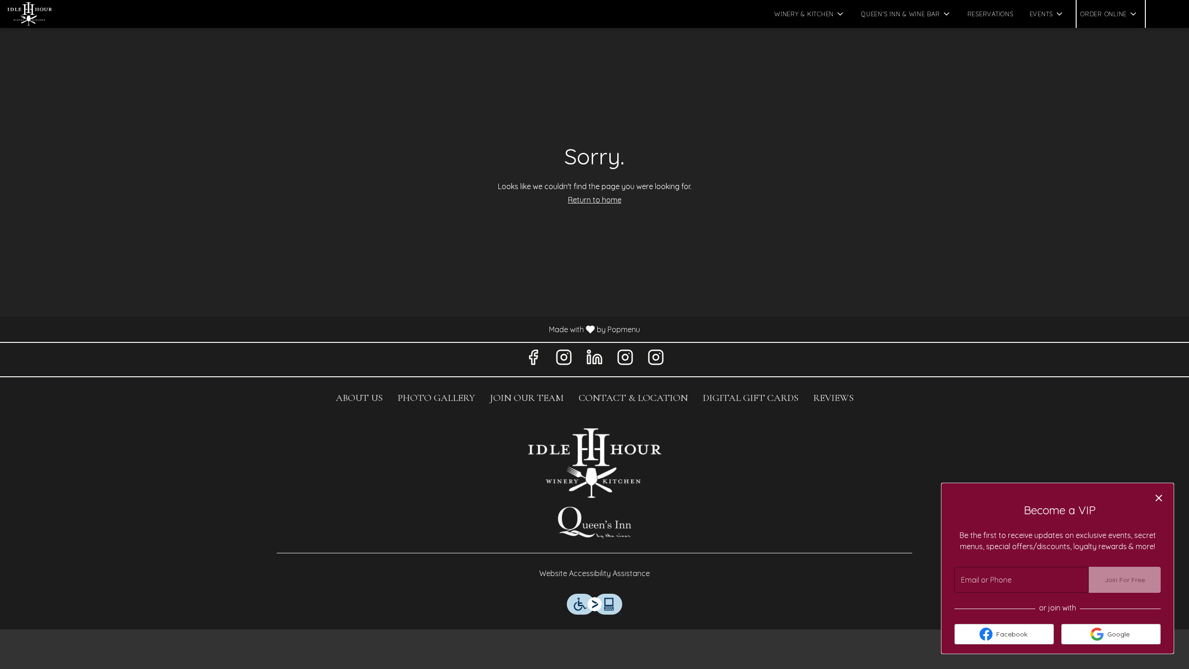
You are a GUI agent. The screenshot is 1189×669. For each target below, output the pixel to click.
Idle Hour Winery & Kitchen (594, 463)
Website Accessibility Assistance (594, 573)
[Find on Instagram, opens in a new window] (563, 359)
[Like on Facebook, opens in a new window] (533, 359)
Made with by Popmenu (323, 329)
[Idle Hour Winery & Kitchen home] (49, 14)
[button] (809, 14)
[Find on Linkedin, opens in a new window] (594, 359)
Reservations (990, 14)
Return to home (594, 199)
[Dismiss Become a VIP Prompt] (1159, 498)
